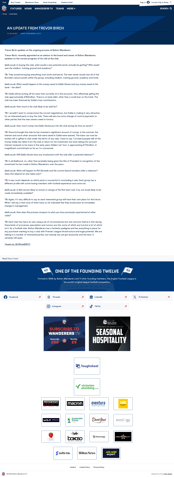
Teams (60, 8)
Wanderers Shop (32, 2)
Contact (73, 467)
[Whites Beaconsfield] (51, 437)
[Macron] (75, 403)
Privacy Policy (99, 467)
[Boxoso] (75, 436)
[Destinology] (99, 436)
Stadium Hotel (67, 2)
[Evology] (123, 420)
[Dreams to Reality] (123, 437)
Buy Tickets (15, 2)
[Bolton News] (87, 453)
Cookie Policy (85, 467)
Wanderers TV (44, 8)
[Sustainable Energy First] (75, 420)
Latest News (13, 14)
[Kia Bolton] (51, 420)
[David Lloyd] (99, 420)
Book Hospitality (49, 2)
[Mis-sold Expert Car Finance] (111, 453)
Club (4, 2)
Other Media (168, 474)
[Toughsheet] (87, 366)
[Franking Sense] (51, 403)
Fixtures (16, 8)
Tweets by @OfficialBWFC (17, 244)
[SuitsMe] (63, 453)
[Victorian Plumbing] (87, 386)
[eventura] (99, 403)
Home (5, 14)
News (28, 8)
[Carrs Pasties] (123, 403)
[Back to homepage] (4, 8)
